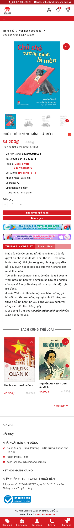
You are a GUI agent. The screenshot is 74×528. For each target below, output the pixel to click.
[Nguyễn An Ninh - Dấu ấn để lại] (54, 358)
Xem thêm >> (61, 405)
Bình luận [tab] (45, 246)
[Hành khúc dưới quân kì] (19, 359)
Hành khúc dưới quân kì (19, 385)
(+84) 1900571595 (21, 2)
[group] (37, 75)
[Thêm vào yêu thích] (69, 134)
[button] (67, 120)
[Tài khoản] (49, 10)
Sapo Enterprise (45, 514)
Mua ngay (37, 218)
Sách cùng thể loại (37, 329)
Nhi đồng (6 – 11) (28, 172)
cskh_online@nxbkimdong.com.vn (53, 2)
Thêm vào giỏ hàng (37, 212)
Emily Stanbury (23, 167)
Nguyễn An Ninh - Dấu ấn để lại (53, 385)
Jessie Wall (22, 163)
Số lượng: (8, 199)
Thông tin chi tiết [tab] (19, 246)
